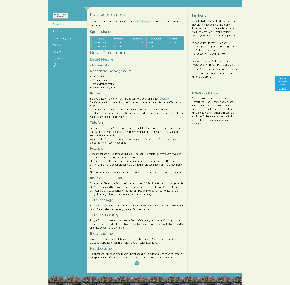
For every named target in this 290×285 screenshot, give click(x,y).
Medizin (57, 44)
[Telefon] (67, 66)
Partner (57, 51)
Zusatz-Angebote (63, 38)
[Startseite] (67, 16)
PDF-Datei (143, 21)
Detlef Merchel (102, 59)
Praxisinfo (59, 24)
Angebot (58, 31)
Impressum (59, 58)
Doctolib (164, 98)
